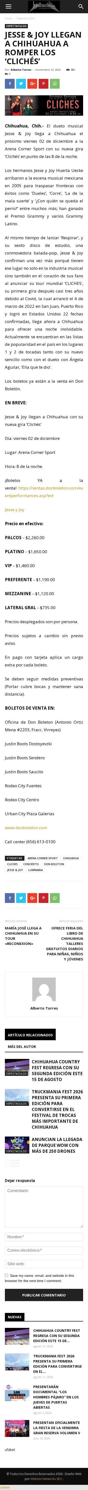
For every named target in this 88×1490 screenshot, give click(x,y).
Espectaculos (26, 18)
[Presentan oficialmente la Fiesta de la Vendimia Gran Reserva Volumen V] (17, 1428)
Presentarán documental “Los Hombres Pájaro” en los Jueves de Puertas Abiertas (56, 1397)
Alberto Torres (21, 69)
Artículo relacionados (30, 1035)
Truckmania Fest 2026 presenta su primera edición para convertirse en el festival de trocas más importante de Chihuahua (57, 1109)
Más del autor (22, 1046)
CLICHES (12, 864)
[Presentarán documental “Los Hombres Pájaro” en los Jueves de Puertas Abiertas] (17, 1392)
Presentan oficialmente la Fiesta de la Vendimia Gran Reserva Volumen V (56, 1427)
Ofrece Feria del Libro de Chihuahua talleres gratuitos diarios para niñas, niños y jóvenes (64, 943)
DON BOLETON (54, 864)
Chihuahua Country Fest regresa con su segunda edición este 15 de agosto (57, 1070)
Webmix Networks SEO (46, 1479)
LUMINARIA (35, 870)
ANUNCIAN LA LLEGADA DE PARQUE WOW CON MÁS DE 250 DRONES (57, 1145)
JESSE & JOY (15, 870)
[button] (81, 6)
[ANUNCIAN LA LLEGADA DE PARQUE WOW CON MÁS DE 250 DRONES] (17, 1145)
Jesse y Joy (14, 509)
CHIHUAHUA (71, 858)
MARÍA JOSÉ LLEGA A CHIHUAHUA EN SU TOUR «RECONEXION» (23, 936)
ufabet (10, 1449)
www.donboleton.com (26, 827)
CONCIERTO (31, 864)
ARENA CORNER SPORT (43, 858)
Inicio (8, 18)
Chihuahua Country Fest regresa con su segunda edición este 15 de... (56, 1335)
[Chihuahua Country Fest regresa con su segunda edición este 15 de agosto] (17, 1067)
